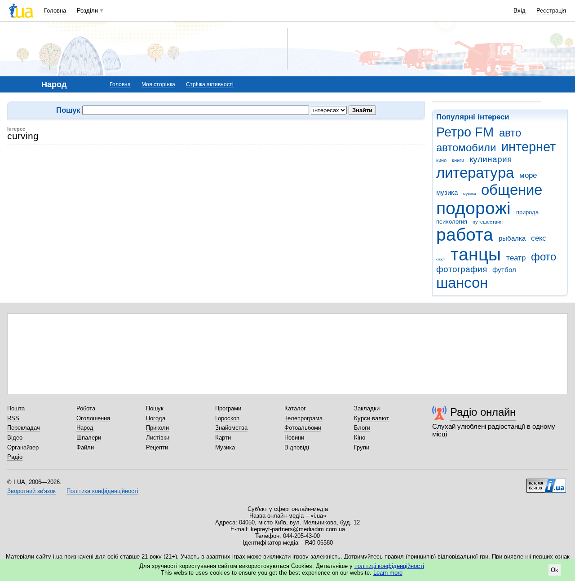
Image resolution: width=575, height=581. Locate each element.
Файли (85, 447)
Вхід (519, 10)
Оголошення (93, 418)
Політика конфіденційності (102, 491)
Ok (554, 570)
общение (511, 189)
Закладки (367, 408)
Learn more (387, 572)
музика (447, 192)
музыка (469, 194)
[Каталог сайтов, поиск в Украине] (546, 482)
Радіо (14, 456)
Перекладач (23, 427)
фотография (461, 269)
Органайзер (23, 447)
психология (451, 221)
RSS (13, 418)
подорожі (473, 208)
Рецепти (157, 447)
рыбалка (512, 238)
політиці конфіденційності (389, 566)
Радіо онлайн (483, 412)
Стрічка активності (210, 84)
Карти (223, 437)
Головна (55, 10)
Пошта (16, 408)
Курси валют (371, 418)
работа (464, 234)
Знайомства (231, 427)
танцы (476, 254)
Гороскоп (227, 418)
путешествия (488, 221)
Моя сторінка (158, 84)
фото (543, 257)
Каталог (295, 408)
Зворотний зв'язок (31, 491)
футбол (504, 269)
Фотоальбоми (302, 427)
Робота (85, 408)
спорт (440, 259)
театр (516, 258)
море (528, 175)
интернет (528, 147)
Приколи (157, 427)
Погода (155, 418)
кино (441, 160)
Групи (361, 447)
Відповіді (296, 447)
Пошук (155, 408)
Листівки (157, 437)
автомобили (466, 148)
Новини (294, 437)
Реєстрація (551, 10)
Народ (84, 427)
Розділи (87, 10)
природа (527, 212)
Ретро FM (465, 132)
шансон (462, 282)
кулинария (490, 159)
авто (510, 133)
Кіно (359, 437)
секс (538, 238)
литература (475, 172)
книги (458, 160)
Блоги (362, 427)
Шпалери (88, 437)
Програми (228, 408)
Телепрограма (303, 418)
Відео (14, 437)
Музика (225, 447)
